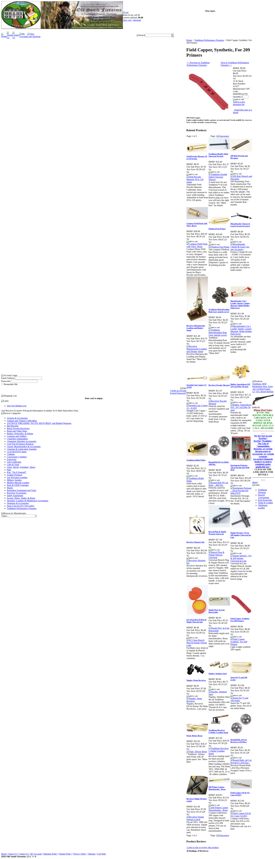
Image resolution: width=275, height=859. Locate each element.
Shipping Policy (50, 854)
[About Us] (9, 37)
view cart (127, 20)
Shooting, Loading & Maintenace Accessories (27, 500)
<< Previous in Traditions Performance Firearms (198, 63)
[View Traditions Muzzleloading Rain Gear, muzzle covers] (219, 335)
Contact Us (24, 854)
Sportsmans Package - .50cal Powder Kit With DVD (239, 467)
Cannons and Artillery (17, 436)
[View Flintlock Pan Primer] (219, 247)
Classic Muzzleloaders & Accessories (24, 446)
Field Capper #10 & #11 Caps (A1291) (240, 794)
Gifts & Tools (13, 464)
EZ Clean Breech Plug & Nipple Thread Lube (196, 621)
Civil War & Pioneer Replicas (20, 444)
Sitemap (91, 854)
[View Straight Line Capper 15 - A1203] (197, 408)
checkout (137, 20)
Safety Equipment (15, 495)
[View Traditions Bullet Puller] (197, 481)
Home (189, 40)
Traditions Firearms (262, 491)
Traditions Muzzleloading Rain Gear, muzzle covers (219, 310)
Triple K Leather (265, 502)
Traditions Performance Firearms (21, 508)
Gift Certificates (14, 462)
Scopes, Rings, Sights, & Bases (21, 498)
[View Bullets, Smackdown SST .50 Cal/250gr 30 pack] (241, 410)
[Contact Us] (15, 37)
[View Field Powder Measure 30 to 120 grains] (197, 182)
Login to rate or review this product (203, 847)
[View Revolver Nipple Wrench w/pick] (197, 819)
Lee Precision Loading (17, 477)
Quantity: (237, 96)
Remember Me (10, 384)
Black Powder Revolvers (18, 428)
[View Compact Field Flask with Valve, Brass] (197, 246)
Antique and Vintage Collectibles (22, 420)
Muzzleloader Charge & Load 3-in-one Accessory (240, 225)
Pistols (10, 488)
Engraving (11, 459)
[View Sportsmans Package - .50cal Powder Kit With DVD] (241, 493)
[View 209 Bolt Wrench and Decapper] (241, 179)
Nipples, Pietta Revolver (196, 680)
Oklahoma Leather (262, 506)
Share (254, 482)
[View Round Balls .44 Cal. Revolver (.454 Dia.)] (241, 763)
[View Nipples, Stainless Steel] (219, 694)
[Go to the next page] (223, 136)
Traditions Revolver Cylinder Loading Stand (218, 731)
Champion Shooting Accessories (21, 441)
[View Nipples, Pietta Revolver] (197, 701)
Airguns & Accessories (17, 418)
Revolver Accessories (16, 493)
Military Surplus (14, 480)
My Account (36, 854)
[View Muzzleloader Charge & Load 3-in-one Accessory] (241, 249)
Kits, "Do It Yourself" (16, 472)
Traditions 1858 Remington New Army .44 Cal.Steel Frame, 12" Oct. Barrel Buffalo (263, 388)
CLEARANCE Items (16, 451)
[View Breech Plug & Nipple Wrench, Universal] (219, 557)
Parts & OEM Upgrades (18, 485)
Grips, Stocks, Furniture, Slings (21, 467)
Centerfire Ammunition (17, 439)
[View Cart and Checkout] (33, 36)
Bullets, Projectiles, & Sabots (20, 433)
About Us (12, 854)
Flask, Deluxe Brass (194, 736)
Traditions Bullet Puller (196, 460)
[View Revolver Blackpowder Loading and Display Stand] (197, 351)
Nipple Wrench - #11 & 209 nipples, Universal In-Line (240, 535)
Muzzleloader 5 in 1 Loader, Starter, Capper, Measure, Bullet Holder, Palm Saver (240, 304)
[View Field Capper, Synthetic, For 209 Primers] (241, 644)
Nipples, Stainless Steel (218, 673)
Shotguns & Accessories (18, 503)
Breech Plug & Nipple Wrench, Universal (217, 533)
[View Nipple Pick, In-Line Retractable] (219, 630)
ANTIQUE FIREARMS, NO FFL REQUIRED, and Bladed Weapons (39, 423)
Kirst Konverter (265, 500)
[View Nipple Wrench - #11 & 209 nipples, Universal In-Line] (241, 561)
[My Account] (23, 36)
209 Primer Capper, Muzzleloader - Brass (217, 788)
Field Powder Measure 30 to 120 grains (196, 157)
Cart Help (101, 854)
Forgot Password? (178, 393)
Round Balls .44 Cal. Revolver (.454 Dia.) (238, 741)
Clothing (11, 454)
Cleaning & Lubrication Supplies (22, 449)
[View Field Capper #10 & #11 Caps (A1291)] (241, 816)
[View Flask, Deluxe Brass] (196, 751)
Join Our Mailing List (16, 406)
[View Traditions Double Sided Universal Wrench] (219, 179)
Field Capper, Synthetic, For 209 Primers (240, 619)
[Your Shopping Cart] (125, 12)
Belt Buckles (12, 426)
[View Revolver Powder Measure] (219, 403)
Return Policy (65, 854)
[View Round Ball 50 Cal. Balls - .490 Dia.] (219, 485)
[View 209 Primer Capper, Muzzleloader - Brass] (219, 810)
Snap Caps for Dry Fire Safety (20, 506)
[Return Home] (4, 36)
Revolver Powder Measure (219, 385)
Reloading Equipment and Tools (21, 490)
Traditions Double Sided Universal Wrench (218, 155)
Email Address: (8, 378)
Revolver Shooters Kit (195, 542)
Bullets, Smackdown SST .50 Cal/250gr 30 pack (240, 385)
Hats (9, 469)
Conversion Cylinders (17, 457)
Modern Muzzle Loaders (18, 482)
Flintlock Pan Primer (217, 229)
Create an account (178, 390)
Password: (5, 381)
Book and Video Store (17, 431)
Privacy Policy (80, 854)
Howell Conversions (263, 496)
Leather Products (14, 475)
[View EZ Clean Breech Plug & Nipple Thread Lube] (197, 645)
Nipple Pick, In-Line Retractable (217, 611)
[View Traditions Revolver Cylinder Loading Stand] (219, 753)
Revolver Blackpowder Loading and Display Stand (195, 328)
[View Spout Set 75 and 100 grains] (241, 700)
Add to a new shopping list (239, 103)
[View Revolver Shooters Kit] (197, 563)
